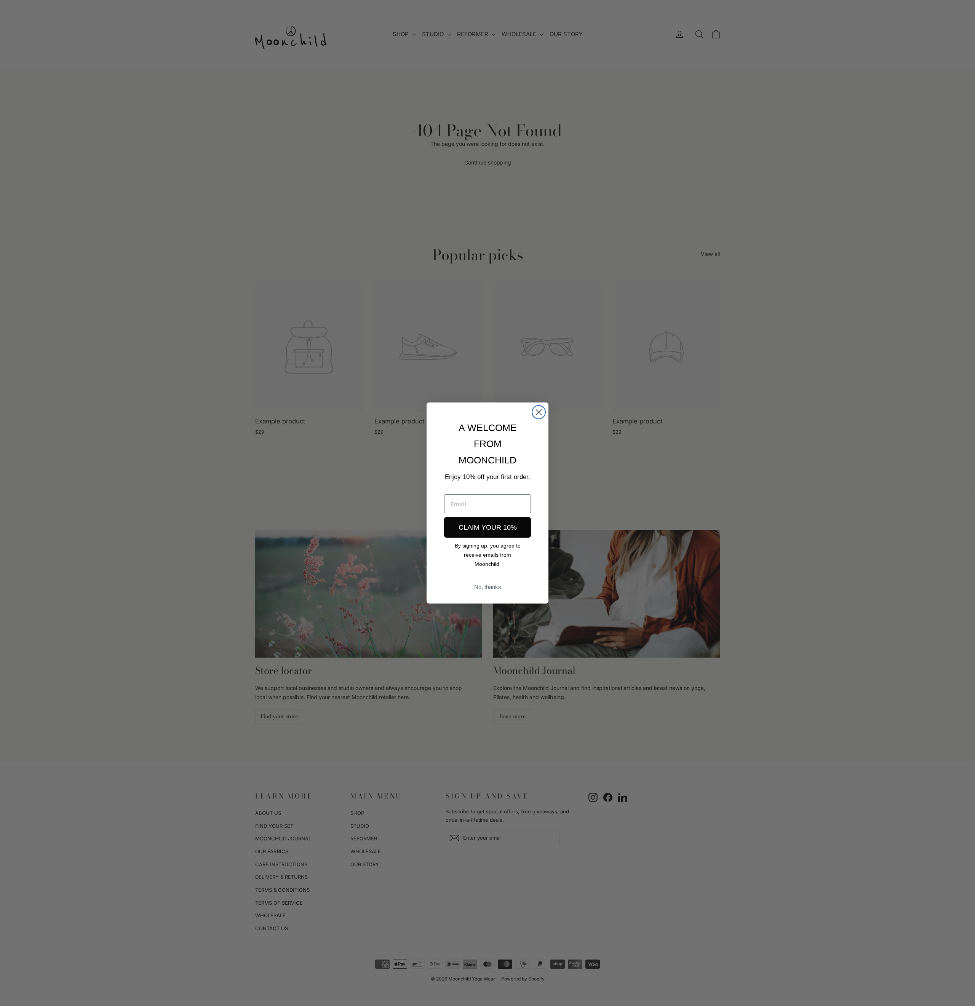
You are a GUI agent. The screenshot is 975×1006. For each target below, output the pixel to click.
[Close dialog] (538, 412)
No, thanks (487, 587)
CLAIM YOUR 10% (488, 527)
